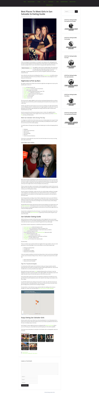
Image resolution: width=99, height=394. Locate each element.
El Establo (26, 95)
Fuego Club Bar (27, 92)
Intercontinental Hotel (39, 232)
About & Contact (72, 1)
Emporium (26, 91)
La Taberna (26, 238)
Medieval (25, 97)
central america (25, 353)
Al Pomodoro (26, 228)
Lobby (25, 233)
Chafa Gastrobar (27, 88)
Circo (25, 87)
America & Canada (31, 1)
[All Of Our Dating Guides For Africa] (71, 102)
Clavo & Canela (27, 235)
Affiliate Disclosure (49, 5)
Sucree (25, 231)
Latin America (50, 1)
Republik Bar (26, 237)
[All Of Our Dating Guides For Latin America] (71, 83)
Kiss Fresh (26, 94)
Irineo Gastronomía (28, 227)
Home (25, 1)
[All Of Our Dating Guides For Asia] (71, 64)
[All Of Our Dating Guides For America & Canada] (71, 27)
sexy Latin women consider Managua (46, 288)
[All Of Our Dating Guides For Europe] (71, 45)
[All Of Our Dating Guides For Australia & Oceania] (71, 121)
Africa (58, 1)
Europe (39, 1)
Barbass (25, 96)
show (30, 67)
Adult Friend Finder (26, 205)
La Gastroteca (26, 229)
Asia (44, 1)
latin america (35, 353)
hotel (36, 271)
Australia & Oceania (64, 1)
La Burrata (26, 236)
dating (29, 353)
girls (31, 353)
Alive (25, 90)
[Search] (76, 11)
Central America (47, 75)
